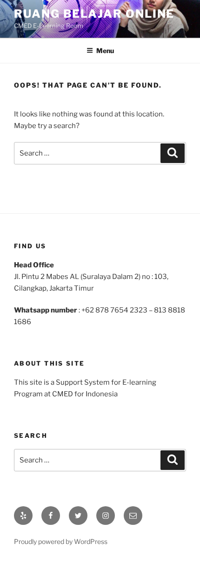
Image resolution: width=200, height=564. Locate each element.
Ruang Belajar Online (94, 13)
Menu (105, 50)
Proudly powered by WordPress (60, 541)
